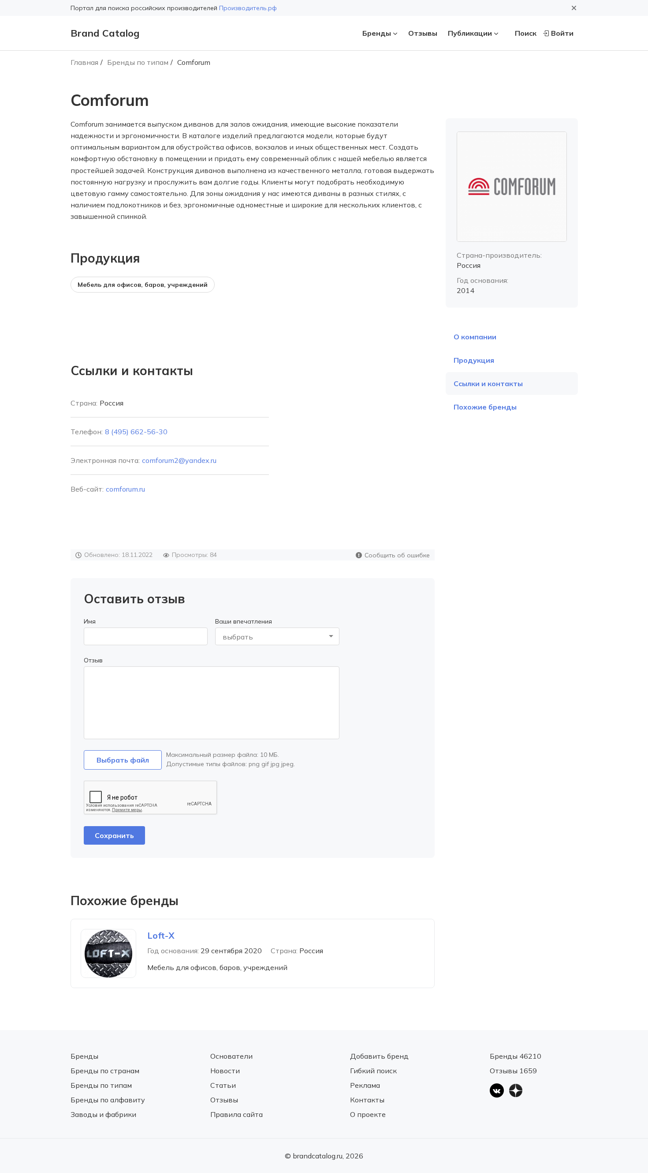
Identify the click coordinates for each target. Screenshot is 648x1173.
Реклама (365, 1085)
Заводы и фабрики (103, 1114)
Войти (562, 33)
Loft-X (161, 935)
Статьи (223, 1085)
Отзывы (422, 33)
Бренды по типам (137, 62)
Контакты (367, 1099)
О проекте (368, 1114)
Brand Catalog (105, 33)
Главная (84, 62)
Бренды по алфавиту (108, 1099)
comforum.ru (125, 489)
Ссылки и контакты (488, 383)
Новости (225, 1070)
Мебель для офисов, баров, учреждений (143, 285)
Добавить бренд (379, 1056)
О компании (475, 336)
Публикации (470, 33)
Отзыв (93, 660)
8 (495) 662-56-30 (136, 431)
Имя (90, 621)
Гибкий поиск (373, 1070)
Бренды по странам (105, 1070)
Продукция (474, 360)
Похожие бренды (485, 406)
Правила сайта (236, 1114)
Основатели (231, 1056)
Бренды (376, 33)
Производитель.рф (248, 8)
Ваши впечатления (243, 621)
